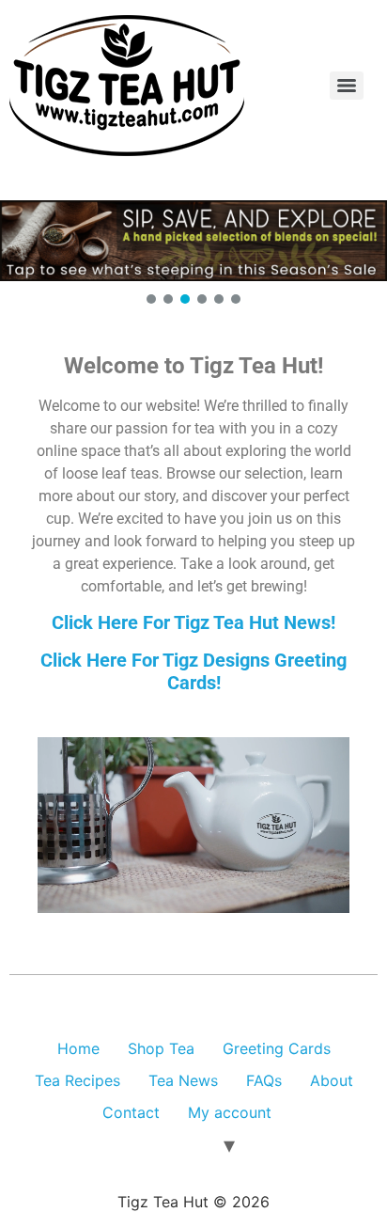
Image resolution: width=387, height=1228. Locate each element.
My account (229, 1112)
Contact (131, 1112)
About (331, 1080)
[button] (193, 240)
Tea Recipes (77, 1080)
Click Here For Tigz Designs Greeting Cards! (193, 671)
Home (78, 1048)
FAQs (264, 1080)
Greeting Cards (277, 1048)
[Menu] (347, 85)
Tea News (183, 1080)
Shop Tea (161, 1048)
